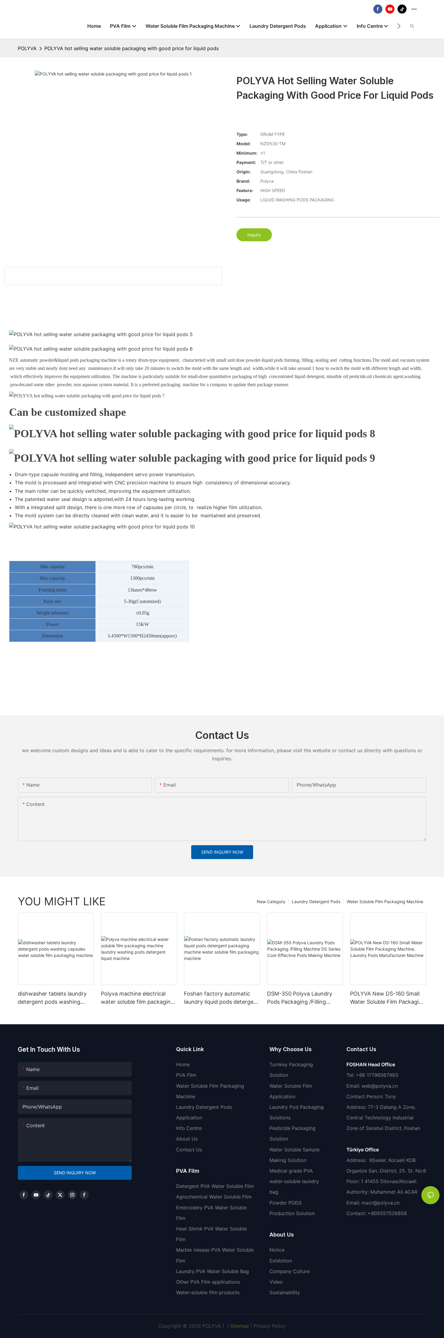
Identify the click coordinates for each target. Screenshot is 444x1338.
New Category (271, 901)
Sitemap (239, 1326)
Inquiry (254, 234)
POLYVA (27, 48)
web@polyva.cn (380, 1086)
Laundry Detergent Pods (316, 901)
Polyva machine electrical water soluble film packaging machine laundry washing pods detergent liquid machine (137, 998)
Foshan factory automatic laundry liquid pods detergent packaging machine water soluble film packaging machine (221, 998)
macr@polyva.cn (381, 1203)
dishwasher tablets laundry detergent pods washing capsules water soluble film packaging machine (52, 998)
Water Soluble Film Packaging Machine (385, 901)
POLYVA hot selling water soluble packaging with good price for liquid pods (131, 48)
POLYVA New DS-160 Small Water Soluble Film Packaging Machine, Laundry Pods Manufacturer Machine (387, 998)
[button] (399, 26)
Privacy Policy (269, 1326)
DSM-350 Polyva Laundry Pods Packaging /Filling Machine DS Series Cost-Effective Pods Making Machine (299, 998)
